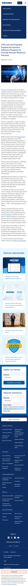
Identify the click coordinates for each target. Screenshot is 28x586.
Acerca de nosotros (6, 513)
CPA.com (3, 90)
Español (16, 546)
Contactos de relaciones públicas (12, 30)
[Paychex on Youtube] (18, 538)
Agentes (4, 487)
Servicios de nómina (7, 429)
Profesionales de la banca (6, 483)
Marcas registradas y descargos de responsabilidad (12, 556)
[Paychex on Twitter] (12, 538)
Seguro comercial (19, 442)
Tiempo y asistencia (7, 432)
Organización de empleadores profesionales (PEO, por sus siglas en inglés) (19, 433)
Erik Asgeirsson (8, 214)
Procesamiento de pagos (19, 446)
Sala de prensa (7, 8)
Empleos (4, 516)
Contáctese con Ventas (14, 382)
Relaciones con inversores (18, 517)
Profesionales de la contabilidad (6, 478)
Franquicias (17, 481)
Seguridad (12, 552)
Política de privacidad (12, 584)
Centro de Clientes (19, 500)
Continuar (14, 572)
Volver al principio (14, 419)
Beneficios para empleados (6, 436)
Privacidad (6, 552)
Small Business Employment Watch (7, 504)
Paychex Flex (21, 409)
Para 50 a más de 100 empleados (20, 456)
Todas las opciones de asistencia (16, 407)
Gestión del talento (19, 439)
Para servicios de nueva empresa (6, 459)
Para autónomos (6, 455)
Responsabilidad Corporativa (19, 522)
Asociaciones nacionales (18, 485)
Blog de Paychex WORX (7, 495)
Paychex (11, 90)
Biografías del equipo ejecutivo (11, 19)
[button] (25, 3)
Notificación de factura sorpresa (11, 564)
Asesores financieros (19, 478)
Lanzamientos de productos (19, 496)
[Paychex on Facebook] (15, 538)
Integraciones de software (19, 461)
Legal (5, 561)
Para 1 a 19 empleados (7, 463)
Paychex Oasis (6, 411)
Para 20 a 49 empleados (5, 467)
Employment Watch (8, 14)
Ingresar (20, 2)
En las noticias (7, 25)
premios (5, 36)
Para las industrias (19, 465)
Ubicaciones (5, 520)
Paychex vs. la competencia (18, 469)
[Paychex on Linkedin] (8, 538)
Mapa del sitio (7, 568)
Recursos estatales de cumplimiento (7, 499)
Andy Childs (4, 195)
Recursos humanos (6, 440)
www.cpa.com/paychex (19, 240)
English (10, 546)
